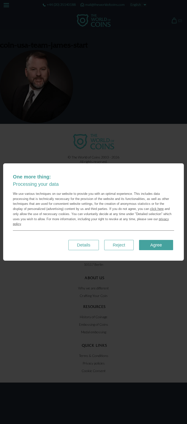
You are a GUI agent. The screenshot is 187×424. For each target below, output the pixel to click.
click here (157, 209)
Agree (156, 245)
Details (83, 245)
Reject (119, 245)
